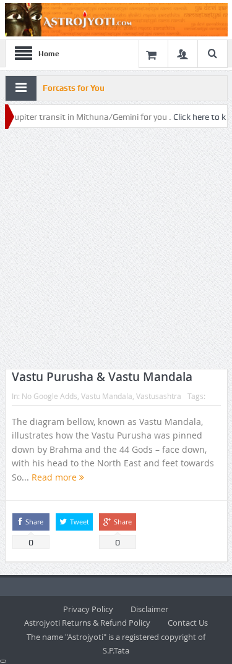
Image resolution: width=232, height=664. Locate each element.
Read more (55, 477)
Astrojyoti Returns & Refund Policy (87, 622)
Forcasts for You (74, 88)
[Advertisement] (116, 249)
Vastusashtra (158, 396)
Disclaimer (149, 609)
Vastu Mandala (106, 396)
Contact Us (188, 622)
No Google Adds (49, 396)
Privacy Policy (88, 609)
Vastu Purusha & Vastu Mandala (102, 377)
